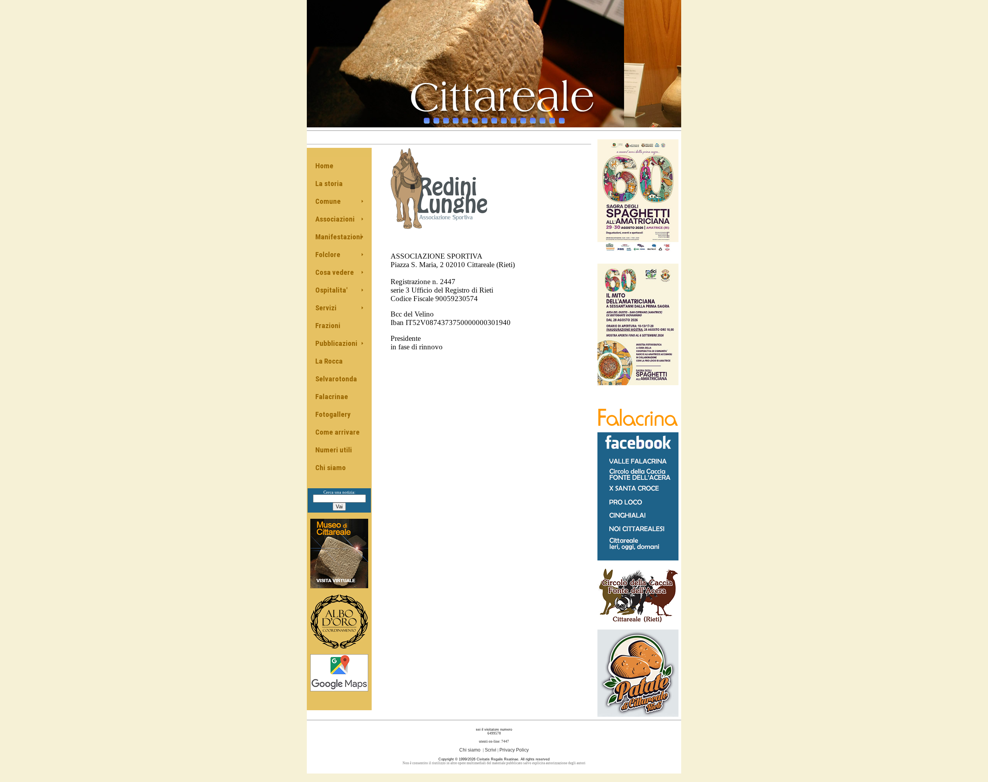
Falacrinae (331, 396)
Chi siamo (330, 467)
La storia (329, 183)
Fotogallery (332, 414)
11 (523, 120)
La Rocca (329, 361)
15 (562, 120)
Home (324, 165)
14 (552, 120)
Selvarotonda (336, 378)
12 (533, 120)
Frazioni (327, 325)
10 (513, 120)
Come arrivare (337, 432)
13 (542, 120)
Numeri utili (333, 449)
